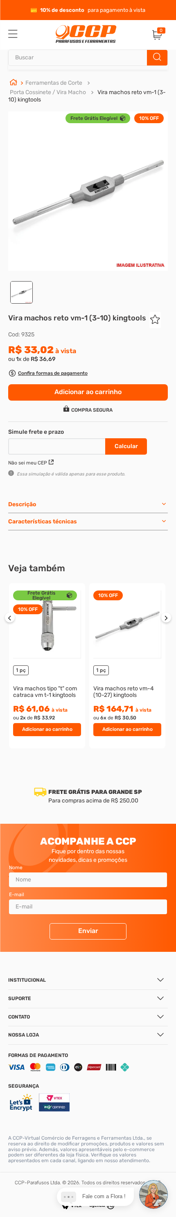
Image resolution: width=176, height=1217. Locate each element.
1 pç (21, 670)
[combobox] (88, 58)
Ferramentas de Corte (53, 82)
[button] (48, 374)
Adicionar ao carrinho (47, 729)
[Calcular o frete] (126, 446)
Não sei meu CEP (27, 463)
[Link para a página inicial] (13, 83)
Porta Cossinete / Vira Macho (48, 92)
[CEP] (57, 445)
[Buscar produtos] (157, 57)
